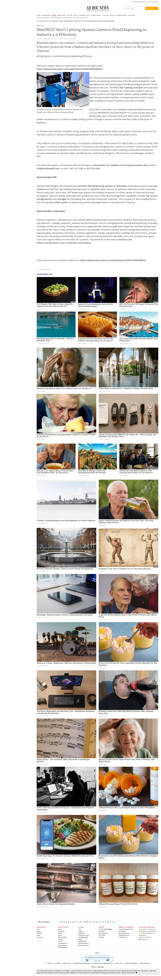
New (38, 25)
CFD (79, 929)
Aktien (80, 939)
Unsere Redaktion (131, 963)
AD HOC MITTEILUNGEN (43, 17)
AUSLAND (105, 15)
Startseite (54, 21)
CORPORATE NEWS (67, 17)
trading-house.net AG (126, 929)
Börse (61, 21)
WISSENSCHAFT (96, 15)
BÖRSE (54, 15)
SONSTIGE (131, 15)
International (62, 945)
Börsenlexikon (44, 922)
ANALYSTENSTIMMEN (55, 17)
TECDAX (39, 933)
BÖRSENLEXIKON (141, 1)
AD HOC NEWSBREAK (105, 929)
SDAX (38, 935)
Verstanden (131, 973)
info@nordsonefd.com (48, 168)
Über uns (118, 963)
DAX (38, 929)
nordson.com (125, 239)
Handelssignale (83, 937)
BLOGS (133, 1)
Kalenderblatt (62, 947)
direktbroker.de (124, 935)
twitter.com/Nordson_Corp (50, 242)
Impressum (67, 963)
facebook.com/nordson (79, 242)
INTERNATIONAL (121, 15)
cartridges (62, 199)
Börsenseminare (83, 945)
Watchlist (102, 931)
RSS (149, 1)
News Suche (150, 8)
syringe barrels (44, 199)
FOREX (80, 931)
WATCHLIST (155, 1)
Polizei (60, 941)
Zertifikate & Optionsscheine (83, 942)
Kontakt (101, 937)
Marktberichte (68, 21)
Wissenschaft (62, 937)
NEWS (39, 15)
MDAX (39, 931)
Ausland (60, 939)
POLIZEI (112, 15)
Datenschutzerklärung (82, 963)
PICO (42, 25)
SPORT (75, 15)
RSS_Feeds (102, 935)
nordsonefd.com (101, 165)
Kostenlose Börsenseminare (124, 932)
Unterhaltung (62, 943)
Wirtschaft (61, 931)
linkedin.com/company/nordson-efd (129, 165)
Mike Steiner (145, 963)
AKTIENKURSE (46, 15)
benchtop (122, 185)
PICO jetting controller (128, 87)
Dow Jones (40, 937)
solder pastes (61, 202)
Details (124, 973)
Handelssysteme (83, 935)
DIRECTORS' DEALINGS (79, 17)
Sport (60, 935)
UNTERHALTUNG (84, 15)
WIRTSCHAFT (61, 15)
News (50, 963)
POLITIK (69, 15)
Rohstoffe (81, 933)
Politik (60, 933)
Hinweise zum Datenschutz (103, 963)
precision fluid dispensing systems (95, 185)
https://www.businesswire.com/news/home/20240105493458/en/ (70, 69)
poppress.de (123, 937)
